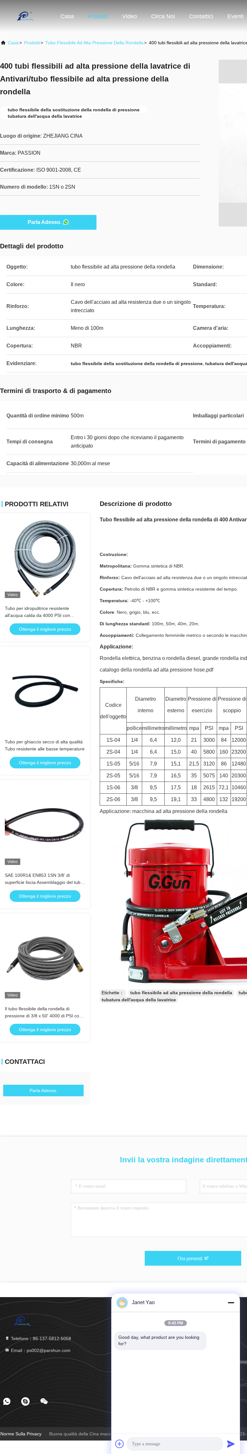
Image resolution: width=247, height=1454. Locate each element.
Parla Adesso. (44, 222)
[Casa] (26, 16)
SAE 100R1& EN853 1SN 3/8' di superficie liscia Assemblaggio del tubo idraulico (44, 882)
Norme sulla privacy (20, 1433)
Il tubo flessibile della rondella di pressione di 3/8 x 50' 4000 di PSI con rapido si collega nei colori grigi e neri (43, 1015)
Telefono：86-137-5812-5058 (40, 1338)
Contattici (201, 16)
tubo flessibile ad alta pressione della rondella (94, 42)
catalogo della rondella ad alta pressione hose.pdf (156, 669)
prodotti (32, 42)
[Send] (231, 1444)
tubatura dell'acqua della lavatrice (139, 999)
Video (129, 16)
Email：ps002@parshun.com (40, 1350)
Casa (67, 16)
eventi (235, 16)
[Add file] (119, 1444)
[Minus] (231, 1302)
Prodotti (98, 16)
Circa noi (163, 16)
